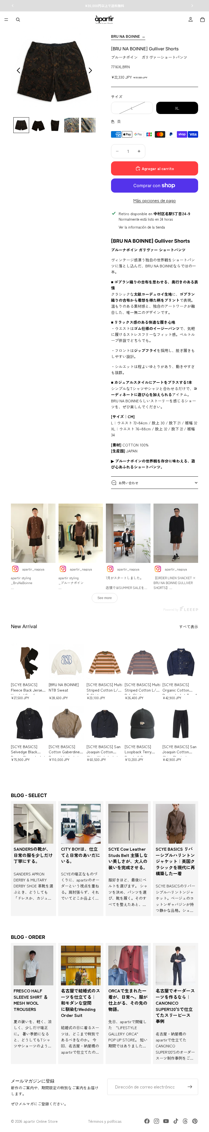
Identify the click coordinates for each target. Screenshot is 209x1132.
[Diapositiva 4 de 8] (71, 125)
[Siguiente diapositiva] (92, 71)
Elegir (42, 671)
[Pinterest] (195, 1121)
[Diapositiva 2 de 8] (38, 125)
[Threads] (185, 1121)
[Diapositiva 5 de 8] (88, 125)
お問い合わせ (128, 482)
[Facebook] (147, 1121)
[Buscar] (18, 20)
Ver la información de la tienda (142, 227)
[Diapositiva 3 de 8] (55, 125)
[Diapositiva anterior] (17, 71)
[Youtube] (166, 1121)
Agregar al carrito (158, 168)
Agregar (156, 733)
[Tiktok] (176, 1121)
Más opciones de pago (154, 200)
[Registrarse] (190, 1087)
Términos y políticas (104, 1121)
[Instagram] (156, 1121)
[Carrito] (202, 20)
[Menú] (6, 19)
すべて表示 (188, 626)
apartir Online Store (40, 1121)
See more (104, 598)
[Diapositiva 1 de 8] (21, 125)
